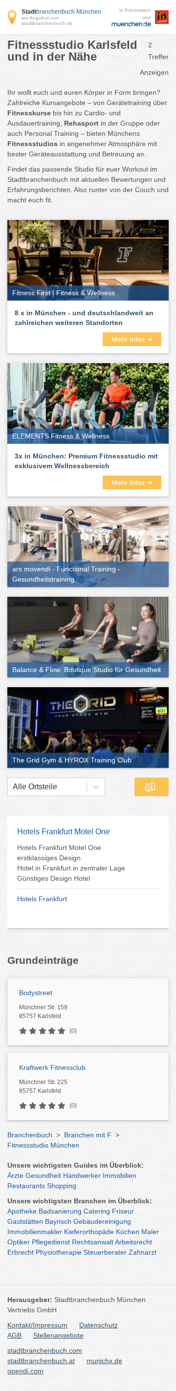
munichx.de (104, 1361)
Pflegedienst (51, 1242)
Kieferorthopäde (89, 1232)
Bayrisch (58, 1221)
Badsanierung (60, 1211)
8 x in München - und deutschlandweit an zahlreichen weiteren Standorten (84, 317)
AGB (14, 1335)
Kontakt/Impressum (37, 1325)
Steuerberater (105, 1252)
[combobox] (13, 787)
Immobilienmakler (34, 1232)
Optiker (18, 1242)
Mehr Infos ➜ (132, 339)
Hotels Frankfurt (42, 899)
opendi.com (25, 1371)
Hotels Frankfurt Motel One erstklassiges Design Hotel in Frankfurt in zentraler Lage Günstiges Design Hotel (71, 863)
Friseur (123, 1211)
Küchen (127, 1232)
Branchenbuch (29, 1135)
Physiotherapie (59, 1252)
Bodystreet (35, 993)
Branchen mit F (87, 1135)
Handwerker (82, 1175)
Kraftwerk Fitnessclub (52, 1067)
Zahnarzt (142, 1252)
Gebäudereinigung (102, 1221)
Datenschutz (98, 1325)
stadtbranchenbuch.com (44, 1350)
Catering (97, 1211)
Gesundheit (43, 1175)
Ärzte (15, 1175)
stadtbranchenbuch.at (41, 1361)
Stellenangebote (58, 1335)
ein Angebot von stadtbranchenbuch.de (47, 20)
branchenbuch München (61, 11)
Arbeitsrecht (133, 1242)
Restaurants (26, 1186)
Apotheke (22, 1211)
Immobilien (119, 1175)
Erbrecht (20, 1252)
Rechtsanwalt (92, 1242)
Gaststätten (25, 1221)
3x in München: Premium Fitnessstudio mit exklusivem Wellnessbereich (86, 461)
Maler (150, 1232)
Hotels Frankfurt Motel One (63, 831)
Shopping (61, 1186)
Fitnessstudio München (43, 1145)
